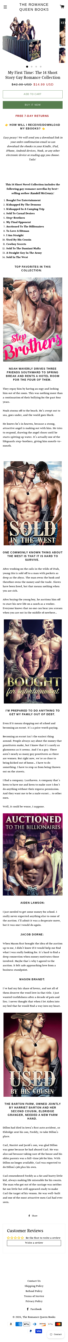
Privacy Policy (34, 1301)
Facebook (36, 1309)
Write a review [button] (34, 1243)
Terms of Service (34, 1296)
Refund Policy (34, 1291)
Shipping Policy (34, 1286)
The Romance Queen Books (34, 7)
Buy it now (33, 105)
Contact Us (34, 1281)
